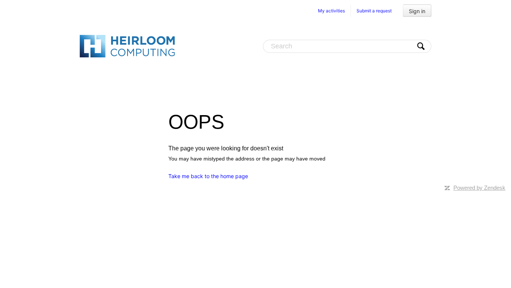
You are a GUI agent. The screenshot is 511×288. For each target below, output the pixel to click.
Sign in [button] (417, 11)
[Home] (127, 45)
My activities (331, 11)
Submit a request (374, 11)
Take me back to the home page (208, 176)
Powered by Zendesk (479, 187)
